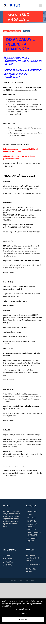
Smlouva (9, 562)
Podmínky (9, 559)
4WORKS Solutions (30, 580)
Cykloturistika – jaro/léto (34, 534)
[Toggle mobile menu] (41, 5)
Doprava (9, 555)
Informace (31, 518)
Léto (5, 31)
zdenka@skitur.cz (30, 163)
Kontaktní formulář (31, 570)
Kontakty (31, 521)
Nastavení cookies (23, 609)
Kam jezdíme (32, 511)
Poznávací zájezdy (15, 31)
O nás (29, 514)
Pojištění (8, 565)
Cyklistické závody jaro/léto (32, 527)
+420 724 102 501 (35, 564)
